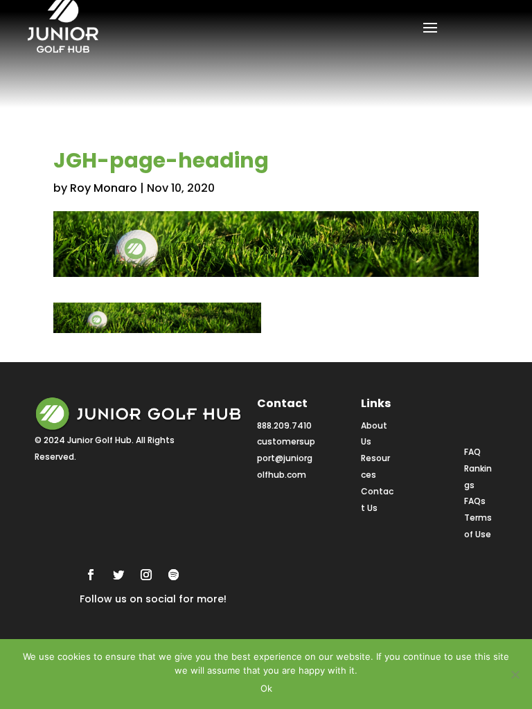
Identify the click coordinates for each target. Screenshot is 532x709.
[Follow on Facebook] (91, 575)
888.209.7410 (284, 425)
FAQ (472, 452)
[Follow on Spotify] (174, 575)
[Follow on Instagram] (146, 575)
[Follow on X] (118, 575)
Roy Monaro (103, 188)
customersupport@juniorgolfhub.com (286, 458)
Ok (266, 688)
